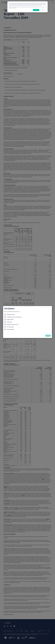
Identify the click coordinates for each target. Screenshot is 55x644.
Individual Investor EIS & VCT (13, 324)
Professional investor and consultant (14, 317)
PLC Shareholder (10, 326)
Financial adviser (10, 319)
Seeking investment (11, 314)
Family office (9, 322)
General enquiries (10, 329)
